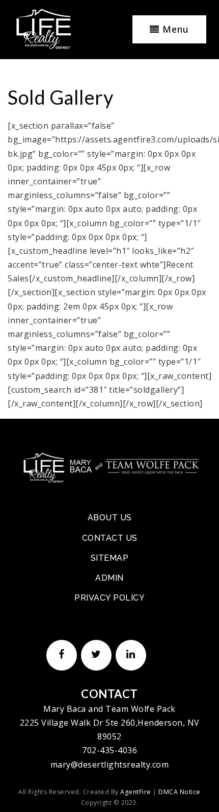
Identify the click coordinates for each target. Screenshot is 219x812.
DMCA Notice (179, 791)
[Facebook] (59, 654)
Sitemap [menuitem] (110, 558)
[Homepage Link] (109, 466)
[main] (109, 205)
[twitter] (94, 654)
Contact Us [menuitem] (110, 538)
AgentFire (135, 791)
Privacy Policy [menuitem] (109, 598)
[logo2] (43, 28)
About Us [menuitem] (110, 517)
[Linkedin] (129, 654)
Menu (174, 29)
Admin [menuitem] (109, 578)
